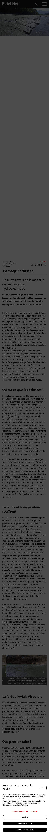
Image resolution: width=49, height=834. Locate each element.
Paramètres (24, 817)
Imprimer (34, 812)
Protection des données (20, 812)
